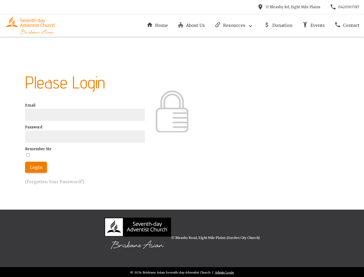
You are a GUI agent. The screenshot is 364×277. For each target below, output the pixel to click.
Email (30, 105)
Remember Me (38, 149)
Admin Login (224, 272)
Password (33, 127)
